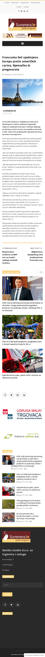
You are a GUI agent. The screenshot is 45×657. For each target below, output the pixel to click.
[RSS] (27, 11)
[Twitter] (21, 11)
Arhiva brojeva (35, 3)
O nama (7, 3)
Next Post (35, 248)
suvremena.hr (9, 111)
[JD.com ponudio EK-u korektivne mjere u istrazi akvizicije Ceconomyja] (8, 517)
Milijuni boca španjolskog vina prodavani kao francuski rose (35, 256)
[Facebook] (18, 11)
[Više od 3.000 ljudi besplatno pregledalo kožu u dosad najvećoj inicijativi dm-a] (8, 478)
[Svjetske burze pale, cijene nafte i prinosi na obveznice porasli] (8, 491)
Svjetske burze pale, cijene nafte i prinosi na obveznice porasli (28, 489)
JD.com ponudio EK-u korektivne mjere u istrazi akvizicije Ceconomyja (27, 516)
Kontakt (26, 7)
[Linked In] (24, 11)
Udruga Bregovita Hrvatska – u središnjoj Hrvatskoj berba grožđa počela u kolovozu (28, 503)
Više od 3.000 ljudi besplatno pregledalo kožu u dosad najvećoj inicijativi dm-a (22, 342)
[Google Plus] (18, 395)
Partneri (19, 7)
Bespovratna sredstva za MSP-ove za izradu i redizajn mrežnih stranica (10, 257)
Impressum (15, 3)
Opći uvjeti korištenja (22, 651)
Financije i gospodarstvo (14, 74)
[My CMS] (22, 25)
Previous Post (10, 248)
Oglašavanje (25, 3)
